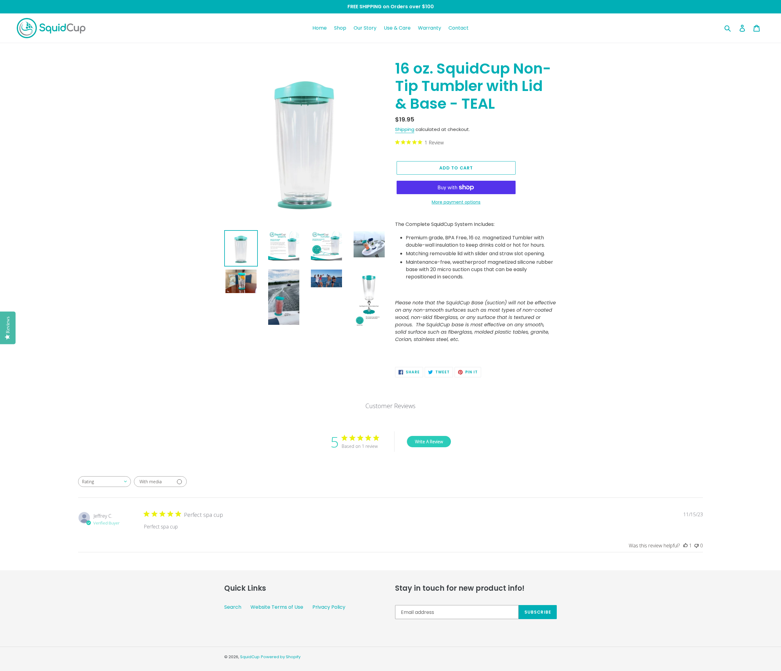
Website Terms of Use (276, 607)
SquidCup (250, 657)
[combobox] (104, 481)
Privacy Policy (328, 607)
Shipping (404, 129)
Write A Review (429, 441)
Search (232, 607)
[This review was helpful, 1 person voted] (685, 545)
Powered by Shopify (281, 657)
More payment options (456, 202)
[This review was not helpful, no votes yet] (696, 545)
